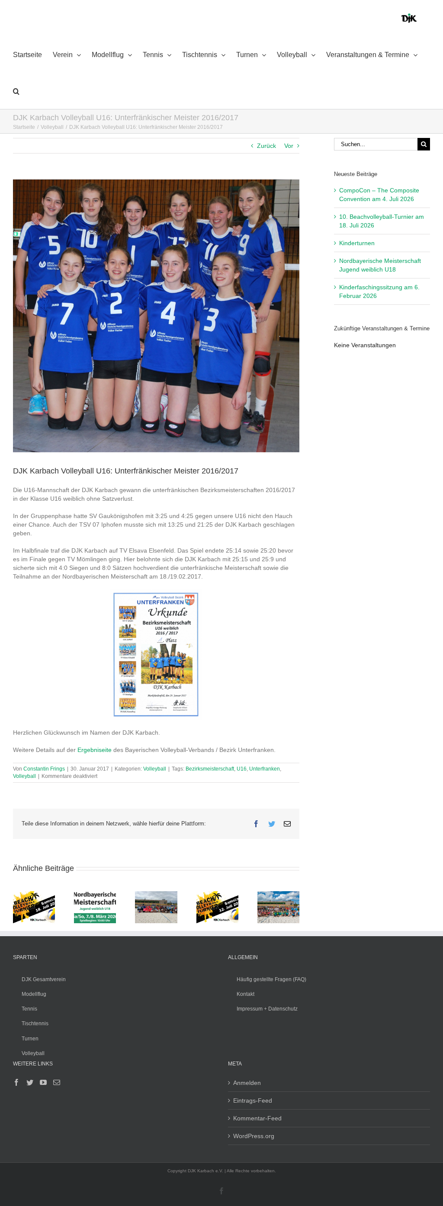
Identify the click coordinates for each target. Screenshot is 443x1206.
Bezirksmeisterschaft (210, 769)
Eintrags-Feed (252, 1100)
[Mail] (56, 1082)
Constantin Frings (44, 769)
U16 (242, 769)
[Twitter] (29, 1082)
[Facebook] (16, 1082)
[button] (16, 91)
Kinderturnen (357, 243)
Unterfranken (264, 769)
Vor (288, 145)
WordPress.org (253, 1135)
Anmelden (247, 1082)
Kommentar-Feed (257, 1118)
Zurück (266, 145)
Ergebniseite (94, 749)
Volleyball (154, 769)
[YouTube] (43, 1082)
